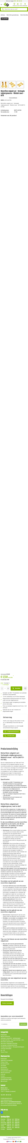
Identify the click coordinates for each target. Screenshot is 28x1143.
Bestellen (17, 688)
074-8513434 (10, 735)
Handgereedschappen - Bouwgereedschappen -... (13, 1047)
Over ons (3, 1074)
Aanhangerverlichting (6, 1077)
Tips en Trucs (4, 1052)
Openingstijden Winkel (6, 1079)
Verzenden (3, 1065)
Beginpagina (4, 1034)
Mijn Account (4, 1081)
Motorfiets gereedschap (13, 15)
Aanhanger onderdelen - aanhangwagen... (11, 1038)
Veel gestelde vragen (6, 1071)
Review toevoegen (7, 1003)
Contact (3, 1076)
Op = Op (3, 1050)
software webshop (20, 1139)
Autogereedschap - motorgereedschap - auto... (12, 1040)
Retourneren (4, 1067)
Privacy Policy (4, 1062)
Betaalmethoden (5, 1064)
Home (3, 15)
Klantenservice (4, 1069)
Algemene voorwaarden (7, 1060)
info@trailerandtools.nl (13, 731)
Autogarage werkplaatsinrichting (9, 1045)
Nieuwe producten (5, 1036)
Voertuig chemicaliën (6, 1048)
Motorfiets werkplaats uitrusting (9, 1043)
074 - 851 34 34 (18, 1)
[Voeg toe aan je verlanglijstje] (25, 688)
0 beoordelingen (13, 97)
